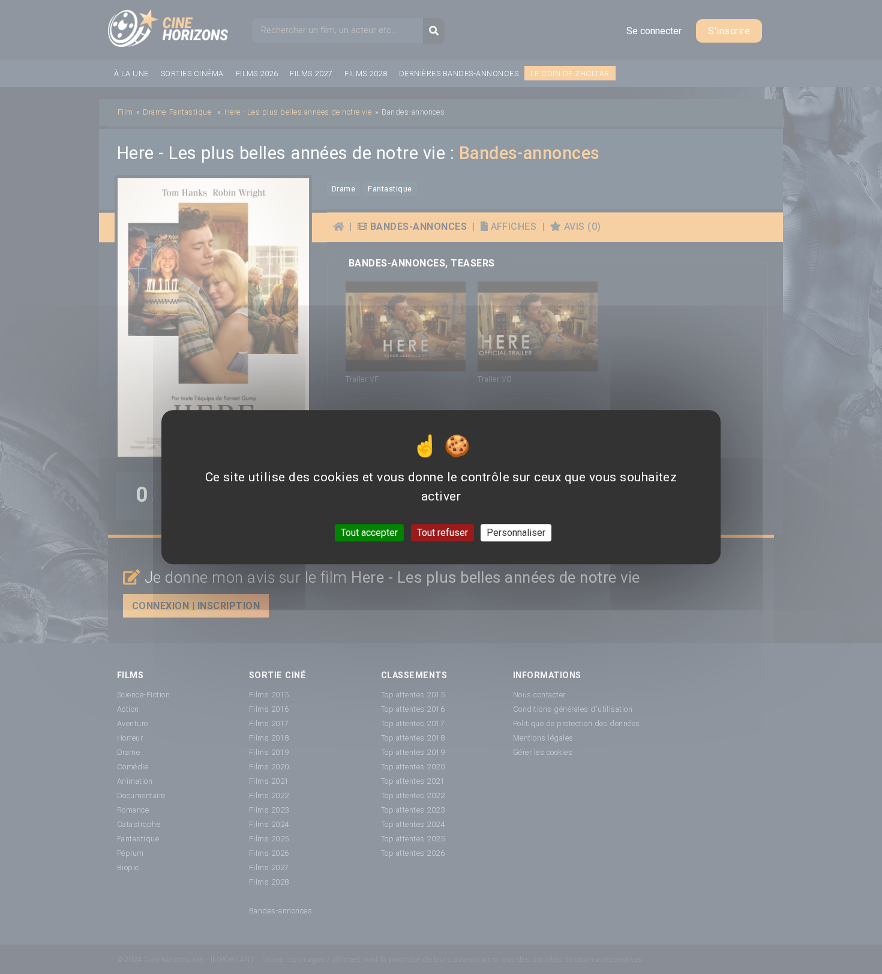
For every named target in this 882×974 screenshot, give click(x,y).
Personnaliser (516, 532)
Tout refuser (442, 532)
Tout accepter (369, 532)
